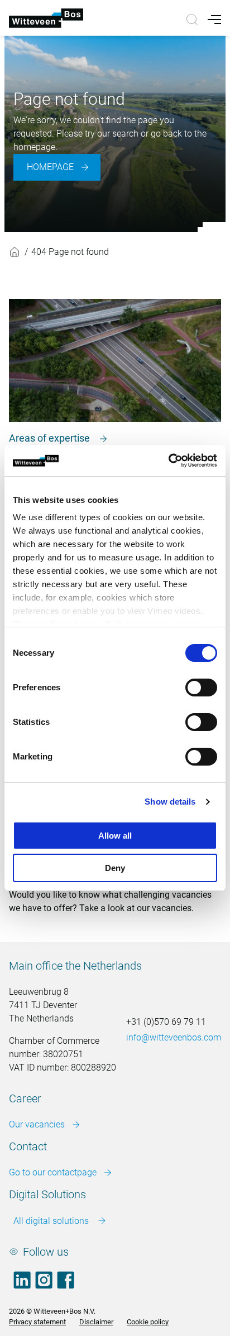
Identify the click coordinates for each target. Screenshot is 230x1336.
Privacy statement (37, 1322)
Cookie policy (148, 1322)
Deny (115, 868)
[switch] (201, 687)
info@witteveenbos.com (173, 1037)
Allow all (115, 835)
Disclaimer (96, 1322)
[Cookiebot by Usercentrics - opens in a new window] (168, 460)
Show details (170, 801)
